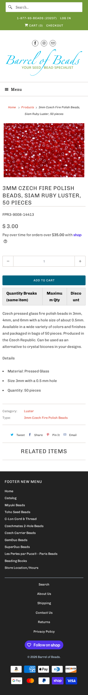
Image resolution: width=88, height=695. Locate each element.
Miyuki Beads (15, 505)
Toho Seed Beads (17, 512)
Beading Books (16, 561)
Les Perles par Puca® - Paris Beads (31, 554)
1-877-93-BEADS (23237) (37, 18)
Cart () (35, 25)
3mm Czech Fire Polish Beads (46, 418)
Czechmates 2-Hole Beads (24, 526)
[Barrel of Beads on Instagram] (44, 43)
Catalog (10, 498)
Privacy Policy (44, 631)
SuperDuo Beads (17, 547)
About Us (44, 594)
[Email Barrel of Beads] (53, 43)
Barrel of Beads (49, 657)
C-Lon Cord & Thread (21, 519)
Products (28, 107)
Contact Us (44, 612)
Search (44, 584)
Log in (65, 18)
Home (9, 491)
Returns (44, 622)
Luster (29, 411)
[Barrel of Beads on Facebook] (35, 43)
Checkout (54, 25)
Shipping (44, 603)
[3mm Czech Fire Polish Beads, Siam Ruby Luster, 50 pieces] (44, 150)
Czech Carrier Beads (20, 533)
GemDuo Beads (16, 540)
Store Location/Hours (21, 568)
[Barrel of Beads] (44, 63)
